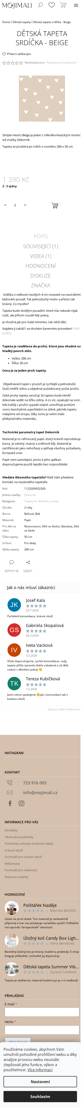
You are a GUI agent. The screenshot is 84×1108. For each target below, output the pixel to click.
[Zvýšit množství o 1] (5, 205)
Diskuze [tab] (40, 275)
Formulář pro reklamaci (21, 870)
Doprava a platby (16, 877)
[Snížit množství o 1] (25, 205)
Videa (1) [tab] (40, 256)
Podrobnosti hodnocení (61, 62)
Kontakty (11, 830)
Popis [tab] (41, 236)
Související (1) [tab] (40, 246)
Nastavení (40, 1081)
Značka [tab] (40, 285)
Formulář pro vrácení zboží (23, 857)
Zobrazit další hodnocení (63, 709)
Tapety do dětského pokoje (41, 501)
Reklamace (12, 863)
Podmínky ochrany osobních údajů (29, 843)
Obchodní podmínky (19, 837)
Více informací (40, 1069)
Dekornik (30, 495)
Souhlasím (40, 1096)
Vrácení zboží (14, 850)
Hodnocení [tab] (40, 265)
